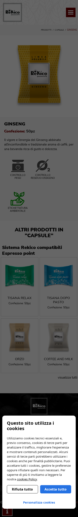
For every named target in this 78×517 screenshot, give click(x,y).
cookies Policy (27, 479)
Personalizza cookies (39, 502)
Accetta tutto (56, 489)
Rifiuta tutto (22, 489)
